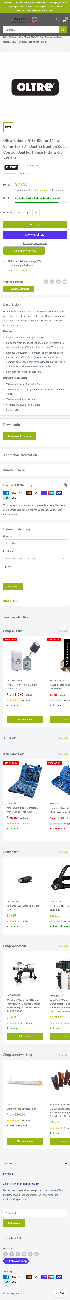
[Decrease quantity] (18, 212)
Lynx (9, 1104)
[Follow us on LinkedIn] (36, 1254)
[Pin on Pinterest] (52, 281)
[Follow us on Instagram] (18, 1254)
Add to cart (35, 224)
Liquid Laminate (15, 680)
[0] (64, 20)
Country (7, 536)
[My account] (57, 19)
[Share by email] (64, 281)
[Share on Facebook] (46, 281)
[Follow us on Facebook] (5, 1254)
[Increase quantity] (36, 212)
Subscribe (14, 1222)
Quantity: (8, 212)
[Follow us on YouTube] (24, 1254)
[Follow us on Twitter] (11, 1254)
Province (8, 551)
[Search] (63, 29)
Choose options (25, 719)
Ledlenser (12, 901)
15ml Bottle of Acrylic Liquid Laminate (22, 686)
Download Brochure (19, 436)
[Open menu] (5, 20)
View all (62, 631)
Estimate (13, 586)
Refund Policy (10, 600)
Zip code (7, 566)
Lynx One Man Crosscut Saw (21, 1108)
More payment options (35, 243)
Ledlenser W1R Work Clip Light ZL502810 (23, 907)
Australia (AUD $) (13, 1238)
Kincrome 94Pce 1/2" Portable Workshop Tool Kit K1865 (23, 809)
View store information (20, 270)
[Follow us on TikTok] (30, 1254)
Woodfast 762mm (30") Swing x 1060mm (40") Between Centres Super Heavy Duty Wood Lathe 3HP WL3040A (23, 1005)
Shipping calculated (39, 190)
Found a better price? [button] (24, 250)
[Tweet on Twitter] (58, 281)
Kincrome (12, 803)
